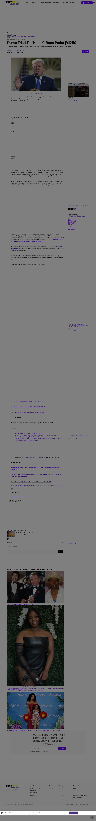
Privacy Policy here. (32, 814)
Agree (73, 813)
